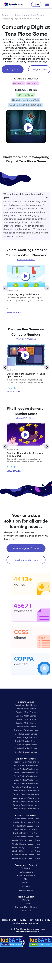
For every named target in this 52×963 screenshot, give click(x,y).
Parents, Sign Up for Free (26, 548)
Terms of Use (9, 919)
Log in (36, 4)
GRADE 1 (18, 83)
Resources (7, 15)
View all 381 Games (26, 418)
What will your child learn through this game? (23, 195)
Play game (12, 69)
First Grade (37, 15)
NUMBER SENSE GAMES (25, 100)
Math (26, 15)
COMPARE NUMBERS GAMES (25, 105)
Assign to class (39, 69)
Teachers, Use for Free (26, 560)
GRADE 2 (32, 83)
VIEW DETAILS (14, 312)
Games (17, 15)
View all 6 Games (26, 259)
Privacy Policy (25, 919)
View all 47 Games (26, 338)
